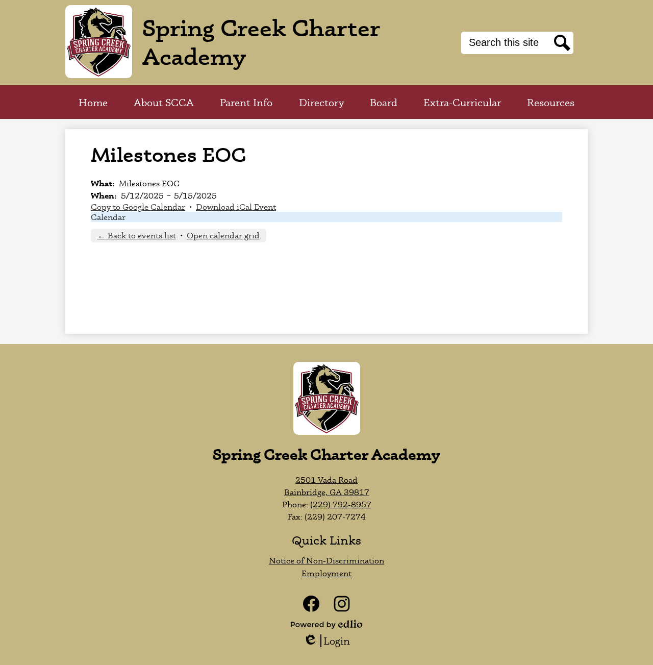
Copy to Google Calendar (138, 207)
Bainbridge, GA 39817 (326, 492)
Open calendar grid (223, 235)
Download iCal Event (236, 207)
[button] (164, 102)
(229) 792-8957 (340, 504)
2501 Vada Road (326, 480)
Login (330, 640)
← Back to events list (136, 235)
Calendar (108, 217)
